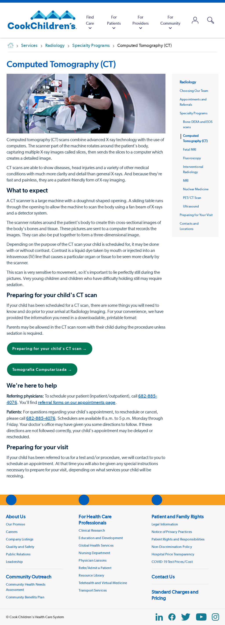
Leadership (14, 562)
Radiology (188, 82)
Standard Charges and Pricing (175, 595)
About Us (15, 516)
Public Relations (18, 554)
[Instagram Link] (215, 617)
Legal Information (165, 524)
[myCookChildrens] (195, 20)
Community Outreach (28, 576)
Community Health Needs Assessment (26, 587)
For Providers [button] (140, 20)
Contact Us (163, 576)
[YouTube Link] (201, 617)
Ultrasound (191, 206)
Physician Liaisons (93, 560)
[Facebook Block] (172, 617)
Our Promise (15, 524)
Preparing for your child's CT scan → (49, 348)
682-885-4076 (40, 418)
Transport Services (93, 590)
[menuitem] (90, 20)
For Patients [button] (114, 20)
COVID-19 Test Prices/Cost (172, 562)
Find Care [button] (90, 20)
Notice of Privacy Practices (172, 532)
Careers (12, 532)
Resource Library (91, 575)
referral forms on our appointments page (77, 402)
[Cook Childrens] (40, 20)
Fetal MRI (189, 150)
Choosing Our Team (194, 91)
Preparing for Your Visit (196, 215)
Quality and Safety (20, 547)
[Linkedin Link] (159, 617)
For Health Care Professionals (95, 519)
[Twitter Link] (186, 617)
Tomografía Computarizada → (42, 369)
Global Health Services (96, 545)
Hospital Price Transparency (173, 554)
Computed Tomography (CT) (61, 64)
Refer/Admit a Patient (95, 568)
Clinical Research (92, 530)
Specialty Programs (193, 113)
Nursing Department (94, 553)
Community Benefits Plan (25, 597)
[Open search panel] (210, 20)
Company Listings (20, 539)
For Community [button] (170, 20)
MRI (186, 181)
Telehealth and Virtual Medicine (103, 583)
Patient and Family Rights (178, 516)
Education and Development (101, 538)
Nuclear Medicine (196, 189)
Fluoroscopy (192, 158)
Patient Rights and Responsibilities (178, 539)
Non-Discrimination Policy (172, 547)
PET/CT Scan (192, 198)
